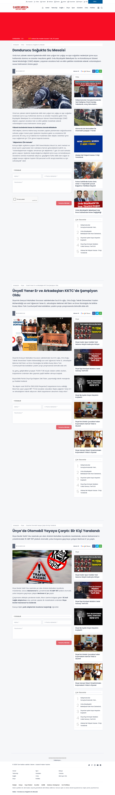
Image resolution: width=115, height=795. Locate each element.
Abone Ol (76, 71)
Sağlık (61, 8)
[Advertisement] (57, 24)
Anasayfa (16, 45)
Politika (92, 8)
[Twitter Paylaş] (97, 71)
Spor (73, 8)
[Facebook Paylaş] (93, 71)
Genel (47, 8)
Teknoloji (54, 8)
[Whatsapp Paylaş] (100, 71)
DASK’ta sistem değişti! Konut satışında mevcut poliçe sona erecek (53, 39)
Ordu (86, 8)
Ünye (68, 8)
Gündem (80, 8)
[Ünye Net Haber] (20, 8)
